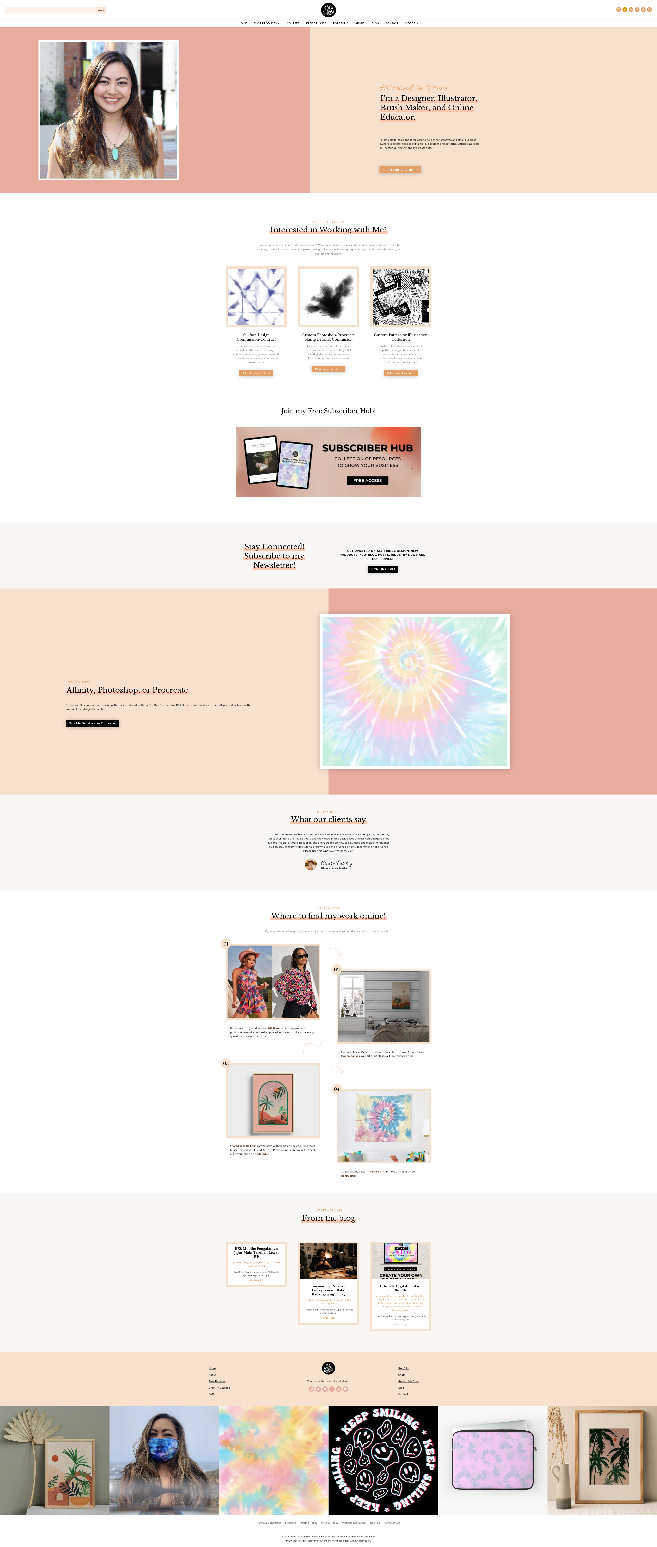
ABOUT (360, 23)
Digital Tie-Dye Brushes (410, 1299)
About (212, 1374)
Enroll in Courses (219, 1387)
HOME (243, 23)
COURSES (293, 23)
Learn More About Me (400, 170)
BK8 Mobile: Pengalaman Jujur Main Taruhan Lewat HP (256, 1253)
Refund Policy (308, 1523)
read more (256, 1280)
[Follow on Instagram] (618, 9)
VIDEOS (410, 23)
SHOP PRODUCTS (265, 23)
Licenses (290, 1523)
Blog (401, 1387)
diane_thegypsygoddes (248, 1262)
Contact (403, 1394)
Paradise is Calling (243, 1146)
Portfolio (403, 1368)
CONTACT (392, 23)
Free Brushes (217, 1381)
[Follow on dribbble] (643, 9)
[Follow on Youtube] (631, 9)
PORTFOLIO (341, 23)
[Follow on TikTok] (624, 9)
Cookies (375, 1523)
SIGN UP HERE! (383, 569)
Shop (401, 1374)
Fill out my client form (256, 373)
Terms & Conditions (269, 1523)
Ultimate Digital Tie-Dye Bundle (401, 1288)
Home (212, 1368)
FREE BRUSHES (316, 23)
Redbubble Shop (408, 1381)
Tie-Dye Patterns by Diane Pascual (400, 1306)
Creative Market (386, 1299)
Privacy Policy (329, 1523)
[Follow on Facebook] (637, 9)
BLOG (375, 23)
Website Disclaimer (354, 1523)
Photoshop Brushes (389, 1303)
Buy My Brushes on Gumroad (92, 723)
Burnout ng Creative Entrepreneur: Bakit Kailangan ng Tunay (328, 1290)
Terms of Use (392, 1523)
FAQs (212, 1394)
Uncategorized (256, 1265)
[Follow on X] (649, 9)
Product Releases (412, 1303)
